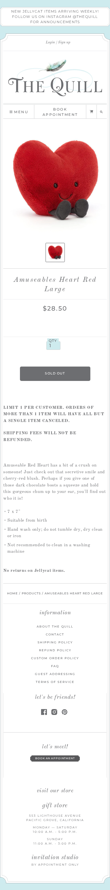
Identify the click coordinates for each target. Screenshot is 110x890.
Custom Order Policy (55, 658)
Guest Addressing (55, 674)
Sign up (64, 42)
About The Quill (55, 626)
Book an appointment (55, 758)
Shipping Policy (55, 642)
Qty (53, 341)
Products (31, 593)
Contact (55, 634)
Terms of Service (55, 682)
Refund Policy (55, 650)
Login (50, 42)
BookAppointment (60, 112)
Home (12, 593)
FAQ (55, 666)
